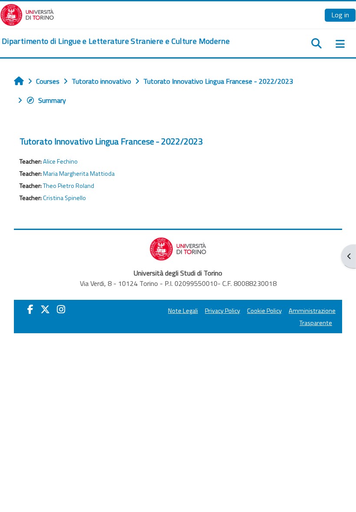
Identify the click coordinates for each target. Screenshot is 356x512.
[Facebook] (30, 309)
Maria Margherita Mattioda (79, 173)
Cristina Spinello (64, 198)
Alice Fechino (60, 161)
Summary (52, 100)
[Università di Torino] (27, 14)
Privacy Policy (222, 310)
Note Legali (183, 310)
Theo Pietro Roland (68, 185)
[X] (45, 309)
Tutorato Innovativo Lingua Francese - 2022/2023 (111, 141)
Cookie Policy (264, 310)
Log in (340, 15)
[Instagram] (61, 309)
